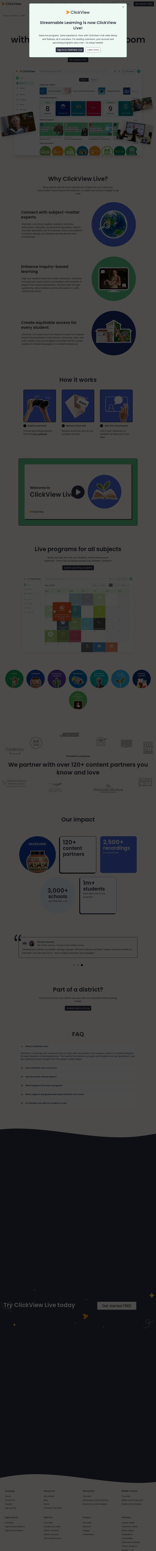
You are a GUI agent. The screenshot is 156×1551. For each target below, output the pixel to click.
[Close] (123, 7)
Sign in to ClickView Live (69, 49)
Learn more (93, 49)
